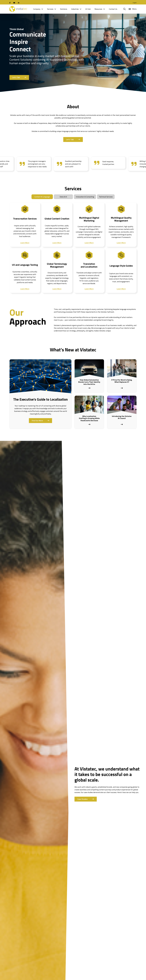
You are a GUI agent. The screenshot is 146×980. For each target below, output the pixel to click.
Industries (75, 9)
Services (50, 9)
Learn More (24, 243)
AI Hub (88, 9)
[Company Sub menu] (42, 9)
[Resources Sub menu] (104, 9)
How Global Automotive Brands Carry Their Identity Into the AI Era (89, 382)
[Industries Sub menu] (80, 9)
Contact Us (113, 9)
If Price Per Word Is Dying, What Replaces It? (121, 381)
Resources (98, 9)
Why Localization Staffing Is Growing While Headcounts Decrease (89, 418)
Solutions (63, 9)
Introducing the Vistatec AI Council (122, 417)
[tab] (42, 196)
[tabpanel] (73, 246)
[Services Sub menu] (55, 9)
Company (36, 9)
